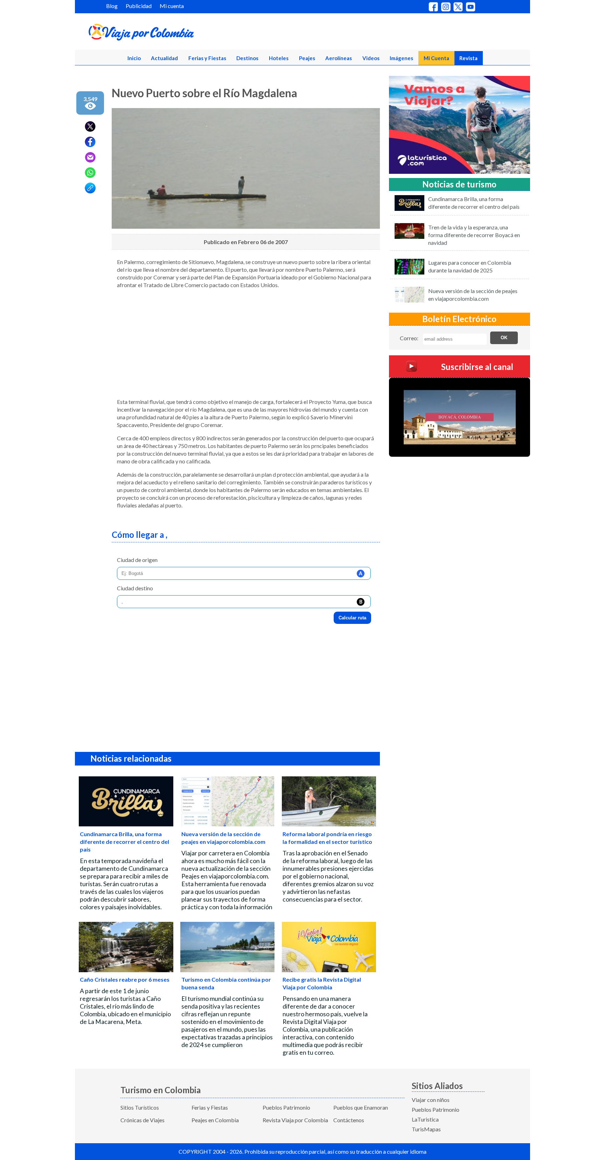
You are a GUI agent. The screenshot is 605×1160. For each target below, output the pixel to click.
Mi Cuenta (436, 58)
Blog (112, 5)
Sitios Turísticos (139, 1107)
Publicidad (139, 5)
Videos (371, 58)
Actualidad (164, 58)
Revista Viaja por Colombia (295, 1120)
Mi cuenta (172, 5)
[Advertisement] (246, 343)
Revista (468, 58)
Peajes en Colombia (215, 1120)
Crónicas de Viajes (142, 1120)
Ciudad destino (135, 588)
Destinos (247, 58)
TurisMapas (426, 1129)
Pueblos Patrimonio (286, 1107)
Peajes (307, 58)
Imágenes (401, 58)
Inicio (134, 58)
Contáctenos (348, 1120)
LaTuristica (425, 1119)
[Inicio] (175, 33)
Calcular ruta (352, 617)
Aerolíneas (338, 58)
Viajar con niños (431, 1099)
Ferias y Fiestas (207, 58)
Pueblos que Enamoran (360, 1107)
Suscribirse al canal (477, 366)
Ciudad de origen (137, 559)
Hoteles (278, 58)
